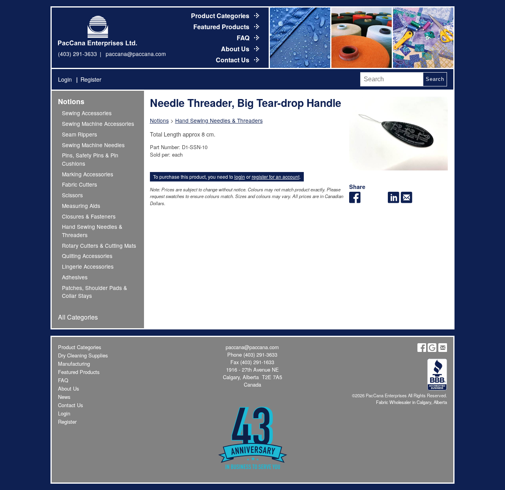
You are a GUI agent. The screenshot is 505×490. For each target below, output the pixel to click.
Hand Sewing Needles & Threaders (219, 120)
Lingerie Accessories (88, 266)
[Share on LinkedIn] (393, 200)
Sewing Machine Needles (93, 145)
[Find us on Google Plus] (432, 349)
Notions (71, 101)
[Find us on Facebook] (421, 349)
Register (90, 79)
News (64, 396)
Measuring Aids (81, 205)
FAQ (244, 37)
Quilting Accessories (87, 256)
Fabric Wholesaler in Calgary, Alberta (411, 402)
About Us (236, 48)
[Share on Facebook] (355, 200)
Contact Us (233, 59)
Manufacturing (74, 363)
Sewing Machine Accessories (98, 123)
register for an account (275, 176)
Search (435, 79)
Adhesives (75, 277)
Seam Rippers (79, 134)
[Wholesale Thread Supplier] (361, 37)
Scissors (72, 195)
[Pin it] (381, 200)
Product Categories (221, 15)
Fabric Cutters (79, 184)
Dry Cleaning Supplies (83, 355)
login (239, 176)
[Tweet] (368, 200)
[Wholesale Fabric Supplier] (299, 37)
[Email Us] (442, 349)
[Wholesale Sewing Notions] (422, 37)
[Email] (406, 200)
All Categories (78, 317)
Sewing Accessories (87, 113)
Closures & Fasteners (89, 216)
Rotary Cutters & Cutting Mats (99, 245)
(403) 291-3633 (77, 54)
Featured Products (222, 26)
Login (65, 79)
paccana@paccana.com (136, 54)
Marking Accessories (87, 174)
